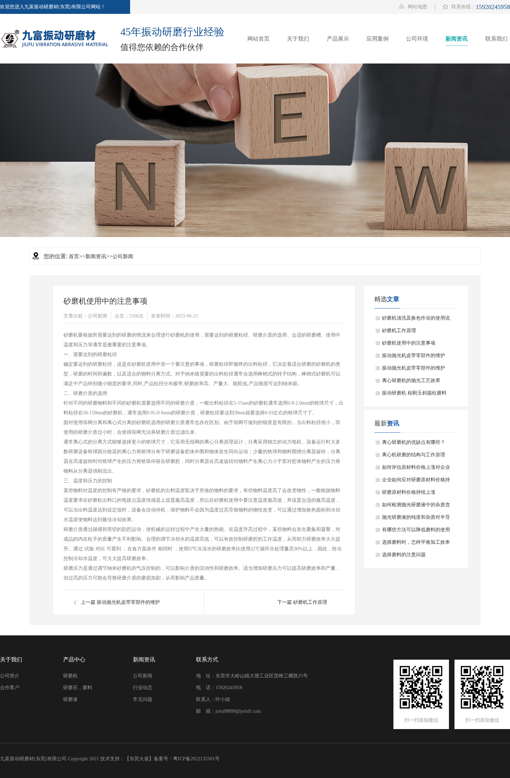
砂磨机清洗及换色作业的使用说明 (416, 319)
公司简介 (9, 675)
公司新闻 (122, 256)
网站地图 (413, 6)
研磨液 (70, 699)
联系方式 (207, 659)
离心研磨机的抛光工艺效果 (411, 380)
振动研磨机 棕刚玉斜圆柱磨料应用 (414, 394)
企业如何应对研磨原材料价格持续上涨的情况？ (416, 481)
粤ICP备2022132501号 (196, 758)
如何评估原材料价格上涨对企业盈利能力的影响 (416, 469)
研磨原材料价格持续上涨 (408, 492)
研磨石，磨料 (77, 687)
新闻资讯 (95, 256)
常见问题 (142, 699)
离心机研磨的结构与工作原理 (413, 454)
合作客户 (9, 687)
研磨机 (70, 675)
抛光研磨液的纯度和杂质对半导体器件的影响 (416, 519)
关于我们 (11, 659)
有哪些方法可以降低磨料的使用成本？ (416, 531)
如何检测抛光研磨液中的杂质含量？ (416, 506)
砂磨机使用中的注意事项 (408, 343)
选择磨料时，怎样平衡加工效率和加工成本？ (416, 544)
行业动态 (142, 687)
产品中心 (74, 659)
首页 (74, 256)
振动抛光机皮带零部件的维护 (128, 602)
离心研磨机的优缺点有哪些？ (413, 442)
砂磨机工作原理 (310, 602)
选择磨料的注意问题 (404, 554)
